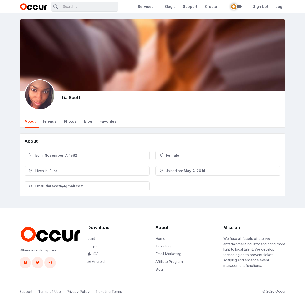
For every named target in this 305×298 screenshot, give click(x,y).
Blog (168, 6)
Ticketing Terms (108, 291)
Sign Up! (260, 6)
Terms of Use (49, 291)
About (30, 121)
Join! (91, 238)
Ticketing (163, 246)
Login (280, 6)
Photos (70, 121)
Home (160, 238)
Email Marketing (168, 253)
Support (190, 6)
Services (146, 6)
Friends (49, 121)
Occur (280, 291)
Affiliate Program (169, 261)
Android (98, 261)
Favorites (108, 121)
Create (211, 6)
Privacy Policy (78, 291)
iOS (95, 254)
